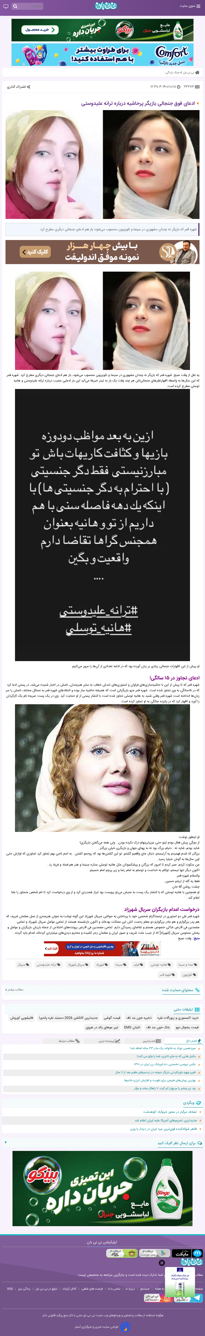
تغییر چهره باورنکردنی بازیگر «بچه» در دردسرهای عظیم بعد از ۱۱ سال (155, 1072)
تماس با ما (114, 1288)
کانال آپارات (69, 1288)
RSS (10, 1288)
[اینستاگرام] (158, 1302)
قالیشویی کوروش (21, 1018)
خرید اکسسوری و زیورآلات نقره (178, 1018)
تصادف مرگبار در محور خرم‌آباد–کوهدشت (170, 1112)
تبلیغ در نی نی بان (46, 1288)
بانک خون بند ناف (158, 1027)
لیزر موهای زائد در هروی (102, 1027)
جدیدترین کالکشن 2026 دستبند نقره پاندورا (68, 1018)
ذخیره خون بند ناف (139, 1018)
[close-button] (161, 1263)
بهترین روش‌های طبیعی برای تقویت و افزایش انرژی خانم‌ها (160, 1080)
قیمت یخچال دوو (187, 1027)
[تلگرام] (188, 1302)
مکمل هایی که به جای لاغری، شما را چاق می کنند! (166, 1056)
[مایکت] (187, 1253)
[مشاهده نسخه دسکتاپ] (6, 7)
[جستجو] (15, 6)
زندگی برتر (24, 1288)
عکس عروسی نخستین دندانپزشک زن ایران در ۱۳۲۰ (165, 1064)
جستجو (145, 1288)
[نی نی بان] (106, 6)
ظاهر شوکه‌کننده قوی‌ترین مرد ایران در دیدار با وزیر (163, 1129)
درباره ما (130, 1288)
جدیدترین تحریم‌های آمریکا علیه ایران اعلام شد (166, 1120)
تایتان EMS (132, 1027)
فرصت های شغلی (92, 1288)
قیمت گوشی (112, 1018)
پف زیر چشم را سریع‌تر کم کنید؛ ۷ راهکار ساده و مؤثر (165, 1088)
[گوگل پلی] (154, 1253)
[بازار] (122, 1253)
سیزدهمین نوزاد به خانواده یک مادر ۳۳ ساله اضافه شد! (163, 1048)
